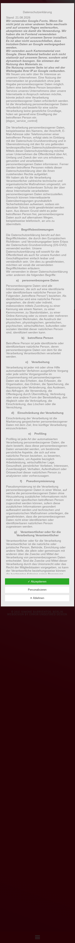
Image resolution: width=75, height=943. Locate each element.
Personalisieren (37, 589)
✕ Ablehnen (37, 598)
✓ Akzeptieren (37, 581)
